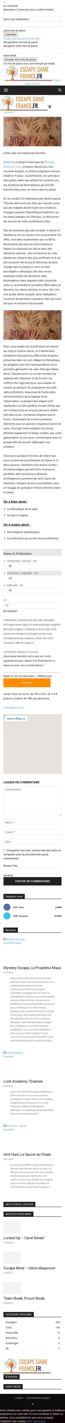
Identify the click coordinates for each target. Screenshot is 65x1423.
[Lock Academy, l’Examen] (32, 1064)
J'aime (58, 907)
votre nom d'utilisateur (16, 19)
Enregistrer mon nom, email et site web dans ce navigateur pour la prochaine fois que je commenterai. (32, 854)
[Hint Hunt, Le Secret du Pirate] (32, 1137)
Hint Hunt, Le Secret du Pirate (27, 1154)
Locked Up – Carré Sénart (23, 1238)
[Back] (4, 2)
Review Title (10, 865)
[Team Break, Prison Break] (32, 1288)
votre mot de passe (14, 30)
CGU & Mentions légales (38, 1397)
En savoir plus (37, 1421)
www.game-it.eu (13, 707)
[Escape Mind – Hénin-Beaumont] (32, 1258)
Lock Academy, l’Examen (23, 1081)
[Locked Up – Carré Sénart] (32, 1227)
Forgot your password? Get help (21, 38)
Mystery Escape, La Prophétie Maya (32, 968)
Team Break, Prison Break (24, 1298)
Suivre (58, 916)
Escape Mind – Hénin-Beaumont (29, 1268)
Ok (28, 1421)
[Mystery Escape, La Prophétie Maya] (32, 950)
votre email (9, 55)
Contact (19, 1397)
